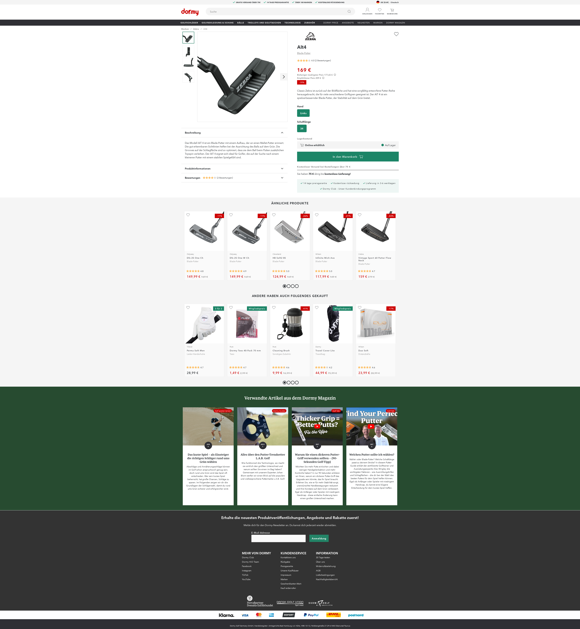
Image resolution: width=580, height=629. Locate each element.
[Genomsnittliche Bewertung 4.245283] (322, 367)
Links (303, 113)
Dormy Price (330, 22)
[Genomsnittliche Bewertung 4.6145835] (364, 367)
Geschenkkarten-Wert (291, 583)
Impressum (286, 574)
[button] (367, 10)
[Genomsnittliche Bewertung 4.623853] (279, 367)
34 (301, 128)
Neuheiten (364, 22)
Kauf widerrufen (288, 587)
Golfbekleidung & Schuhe (218, 22)
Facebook (246, 566)
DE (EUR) (390, 2)
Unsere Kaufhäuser (290, 570)
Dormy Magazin (395, 22)
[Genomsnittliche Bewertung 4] (209, 177)
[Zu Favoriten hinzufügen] (396, 34)
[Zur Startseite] (189, 12)
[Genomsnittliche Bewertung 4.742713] (193, 367)
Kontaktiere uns (288, 557)
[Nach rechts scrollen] (283, 76)
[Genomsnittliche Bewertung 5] (279, 271)
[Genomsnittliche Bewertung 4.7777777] (193, 271)
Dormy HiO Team (250, 561)
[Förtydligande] (335, 74)
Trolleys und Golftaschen (264, 22)
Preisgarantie (287, 566)
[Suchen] (349, 11)
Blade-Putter (304, 53)
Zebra (196, 28)
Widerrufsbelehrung (326, 566)
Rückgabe (285, 561)
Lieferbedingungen (325, 574)
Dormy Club (248, 557)
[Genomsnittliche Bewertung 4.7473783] (236, 367)
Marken (378, 22)
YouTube (246, 579)
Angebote (348, 22)
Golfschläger (189, 22)
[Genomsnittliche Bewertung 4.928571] (236, 271)
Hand (300, 106)
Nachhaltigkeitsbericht (327, 579)
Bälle (240, 22)
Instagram (246, 570)
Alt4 (205, 28)
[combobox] (280, 11)
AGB (318, 570)
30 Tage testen (323, 557)
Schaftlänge (304, 121)
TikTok (245, 574)
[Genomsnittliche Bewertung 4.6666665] (364, 271)
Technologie (293, 22)
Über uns (320, 561)
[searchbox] (273, 11)
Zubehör (309, 22)
